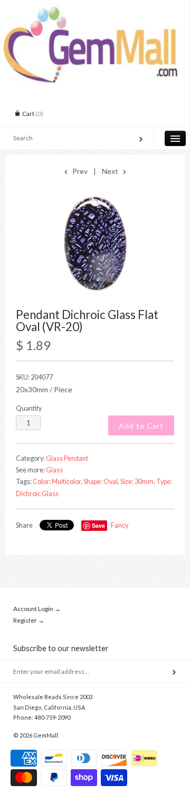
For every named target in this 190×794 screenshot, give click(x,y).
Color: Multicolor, (57, 482)
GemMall (45, 735)
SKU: (34, 377)
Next (111, 171)
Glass (54, 470)
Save (98, 525)
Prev (79, 171)
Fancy (119, 525)
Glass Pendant (67, 458)
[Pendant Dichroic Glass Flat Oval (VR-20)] (95, 243)
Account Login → (37, 609)
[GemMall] (94, 9)
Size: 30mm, (137, 482)
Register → (28, 620)
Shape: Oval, (101, 482)
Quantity (29, 408)
